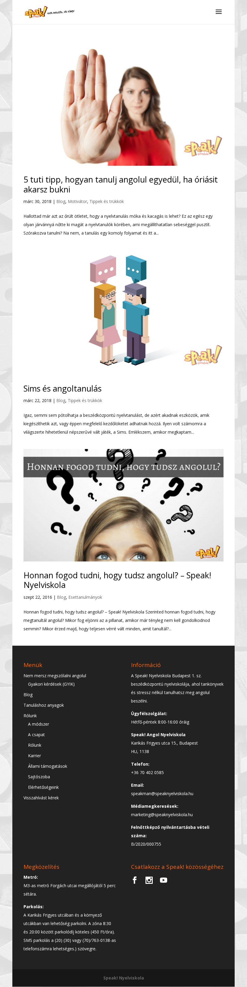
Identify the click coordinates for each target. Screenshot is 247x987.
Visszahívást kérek (41, 798)
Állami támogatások (47, 766)
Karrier (34, 755)
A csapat (36, 734)
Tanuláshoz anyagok (43, 705)
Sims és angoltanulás (62, 388)
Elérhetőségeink (43, 787)
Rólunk (30, 715)
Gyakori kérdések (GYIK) (51, 684)
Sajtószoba (39, 776)
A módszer (38, 724)
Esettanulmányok (85, 597)
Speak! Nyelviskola (123, 978)
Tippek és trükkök (106, 201)
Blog (60, 201)
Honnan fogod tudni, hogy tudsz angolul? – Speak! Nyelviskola (117, 580)
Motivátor (77, 201)
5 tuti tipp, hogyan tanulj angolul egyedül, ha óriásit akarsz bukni (120, 184)
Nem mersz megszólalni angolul (54, 675)
